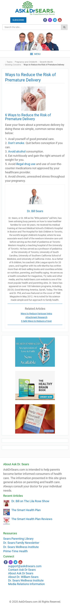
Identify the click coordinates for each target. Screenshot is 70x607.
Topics (9, 62)
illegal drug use (25, 164)
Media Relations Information (26, 584)
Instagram (50, 20)
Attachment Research (36, 317)
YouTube (60, 20)
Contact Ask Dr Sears (22, 569)
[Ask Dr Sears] (35, 8)
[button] (37, 54)
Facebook (45, 20)
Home (4, 62)
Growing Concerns (13, 65)
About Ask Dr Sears (20, 573)
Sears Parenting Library (18, 538)
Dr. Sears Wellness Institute (21, 547)
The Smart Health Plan (26, 510)
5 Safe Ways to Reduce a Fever (36, 321)
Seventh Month (46, 62)
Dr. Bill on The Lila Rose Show (30, 501)
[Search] (64, 27)
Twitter (55, 20)
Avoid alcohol (16, 151)
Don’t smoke (16, 143)
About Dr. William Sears (23, 577)
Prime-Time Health (15, 551)
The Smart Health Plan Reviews (31, 519)
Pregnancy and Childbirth (26, 62)
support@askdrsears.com (25, 566)
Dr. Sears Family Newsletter (21, 542)
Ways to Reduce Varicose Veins (36, 313)
